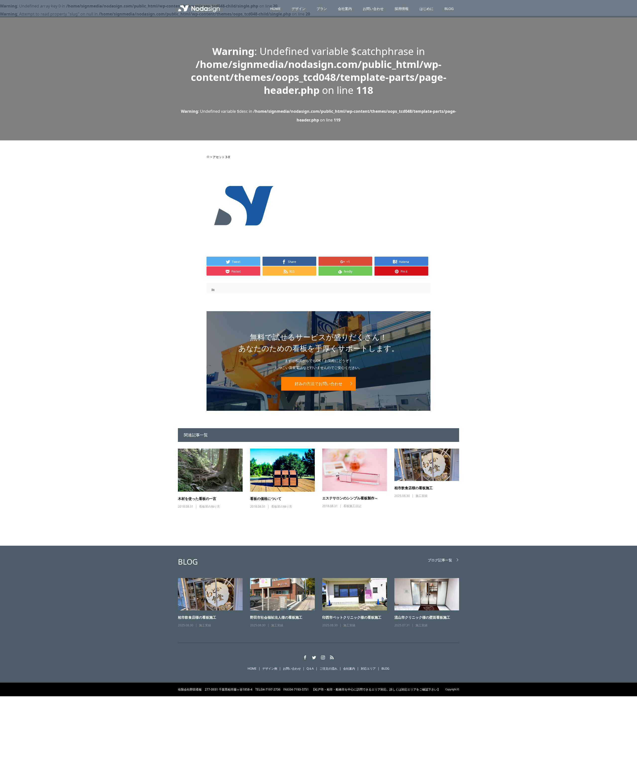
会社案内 (345, 8)
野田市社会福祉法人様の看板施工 (276, 617)
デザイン (299, 8)
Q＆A (310, 668)
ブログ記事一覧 (440, 560)
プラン (322, 8)
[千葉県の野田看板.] (208, 157)
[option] (322, 603)
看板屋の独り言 (209, 506)
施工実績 (421, 496)
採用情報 (402, 8)
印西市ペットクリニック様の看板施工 (351, 617)
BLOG (449, 8)
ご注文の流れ (328, 668)
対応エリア (368, 668)
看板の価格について (265, 498)
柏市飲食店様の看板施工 (413, 487)
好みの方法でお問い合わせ (318, 383)
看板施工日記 (352, 506)
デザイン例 (269, 668)
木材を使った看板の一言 (197, 498)
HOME (275, 8)
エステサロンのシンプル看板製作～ (350, 498)
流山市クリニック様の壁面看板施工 (422, 617)
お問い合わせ (373, 8)
